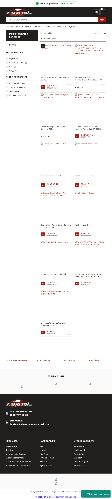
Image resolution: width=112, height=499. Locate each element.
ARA (102, 19)
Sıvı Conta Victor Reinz (85, 176)
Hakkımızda (11, 446)
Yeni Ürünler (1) (15, 91)
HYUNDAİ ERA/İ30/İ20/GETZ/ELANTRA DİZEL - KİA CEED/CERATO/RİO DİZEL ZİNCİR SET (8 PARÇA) (89, 79)
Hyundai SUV (46, 465)
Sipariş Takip (80, 465)
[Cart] (103, 12)
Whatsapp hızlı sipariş (98, 494)
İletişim (9, 450)
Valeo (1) (13, 71)
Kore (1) (12, 67)
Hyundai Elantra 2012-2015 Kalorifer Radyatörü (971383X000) (89, 128)
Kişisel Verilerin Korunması (18, 465)
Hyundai (44, 450)
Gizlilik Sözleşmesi (15, 458)
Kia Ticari (44, 454)
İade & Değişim (81, 461)
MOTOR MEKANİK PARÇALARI (64, 27)
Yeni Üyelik (79, 446)
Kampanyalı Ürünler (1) (19, 83)
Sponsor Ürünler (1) (17, 87)
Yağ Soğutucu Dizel (83, 225)
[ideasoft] (41, 496)
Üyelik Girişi (79, 450)
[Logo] (19, 12)
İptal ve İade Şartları (16, 454)
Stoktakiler (48, 33)
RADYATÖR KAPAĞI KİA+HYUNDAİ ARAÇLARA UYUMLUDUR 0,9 (89, 275)
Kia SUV (44, 461)
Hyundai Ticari (47, 458)
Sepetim (78, 458)
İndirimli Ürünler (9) (17, 96)
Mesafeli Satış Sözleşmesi (18, 461)
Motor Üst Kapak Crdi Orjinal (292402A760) (53, 128)
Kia (41, 446)
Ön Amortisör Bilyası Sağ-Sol (53, 274)
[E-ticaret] (55, 496)
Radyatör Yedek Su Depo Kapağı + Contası (55, 79)
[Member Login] (97, 12)
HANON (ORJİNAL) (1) (18, 63)
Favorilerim (79, 454)
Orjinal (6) (13, 59)
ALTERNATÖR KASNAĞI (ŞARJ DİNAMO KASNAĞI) (53, 324)
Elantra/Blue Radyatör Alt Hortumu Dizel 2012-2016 (56, 226)
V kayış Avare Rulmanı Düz (52, 176)
